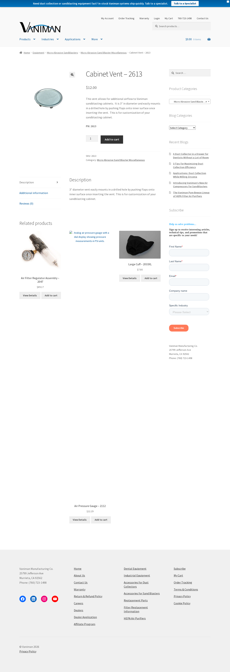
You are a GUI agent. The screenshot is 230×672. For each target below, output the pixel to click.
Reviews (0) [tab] (26, 203)
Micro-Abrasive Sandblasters (62, 52)
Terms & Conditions (186, 589)
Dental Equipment (135, 568)
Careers (78, 603)
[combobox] (190, 101)
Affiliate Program (84, 624)
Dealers (78, 610)
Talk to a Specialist (185, 3)
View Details (30, 295)
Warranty (144, 18)
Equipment (38, 52)
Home (27, 52)
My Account (107, 18)
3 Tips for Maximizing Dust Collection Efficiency (188, 165)
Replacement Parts (136, 600)
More (94, 39)
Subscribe (180, 568)
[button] (72, 75)
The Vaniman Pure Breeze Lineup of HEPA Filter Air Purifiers (191, 194)
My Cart (169, 18)
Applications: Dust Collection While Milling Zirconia (189, 175)
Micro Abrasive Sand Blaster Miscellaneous (104, 52)
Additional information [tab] (33, 193)
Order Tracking (126, 18)
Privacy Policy (182, 596)
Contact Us (202, 18)
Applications (72, 39)
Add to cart (112, 139)
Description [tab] (26, 182)
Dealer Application (85, 617)
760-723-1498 (185, 18)
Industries (48, 39)
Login (157, 18)
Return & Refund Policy (88, 596)
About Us (79, 575)
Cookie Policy (182, 603)
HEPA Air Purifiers (135, 618)
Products (25, 39)
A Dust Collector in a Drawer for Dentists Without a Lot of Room (191, 155)
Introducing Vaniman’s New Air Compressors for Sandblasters (190, 184)
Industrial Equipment (137, 575)
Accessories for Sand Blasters (142, 593)
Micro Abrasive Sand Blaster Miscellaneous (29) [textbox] (190, 101)
